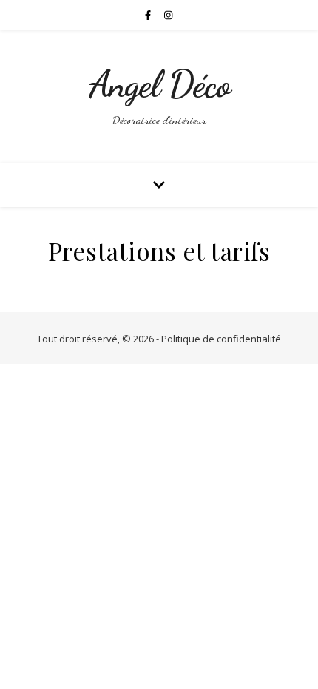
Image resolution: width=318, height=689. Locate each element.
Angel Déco (159, 84)
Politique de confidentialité (221, 338)
